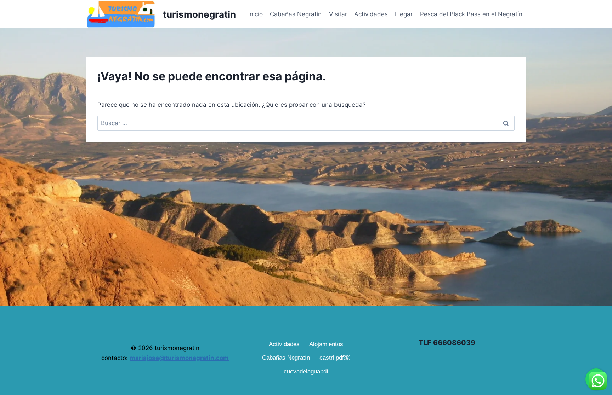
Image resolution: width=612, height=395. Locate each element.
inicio (255, 14)
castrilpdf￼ (334, 357)
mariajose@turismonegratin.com (179, 357)
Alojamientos (326, 344)
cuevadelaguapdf (306, 371)
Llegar (404, 14)
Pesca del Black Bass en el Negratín (471, 14)
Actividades (371, 14)
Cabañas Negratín (296, 14)
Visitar (338, 14)
